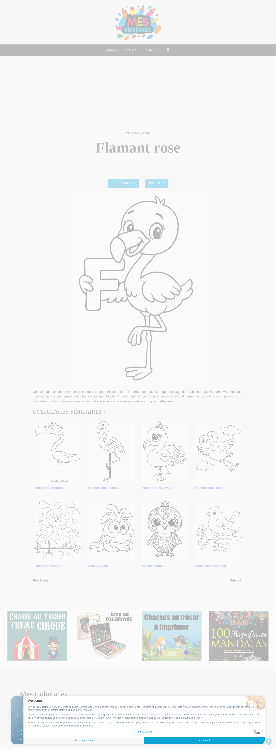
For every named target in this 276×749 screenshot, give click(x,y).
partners (46, 707)
